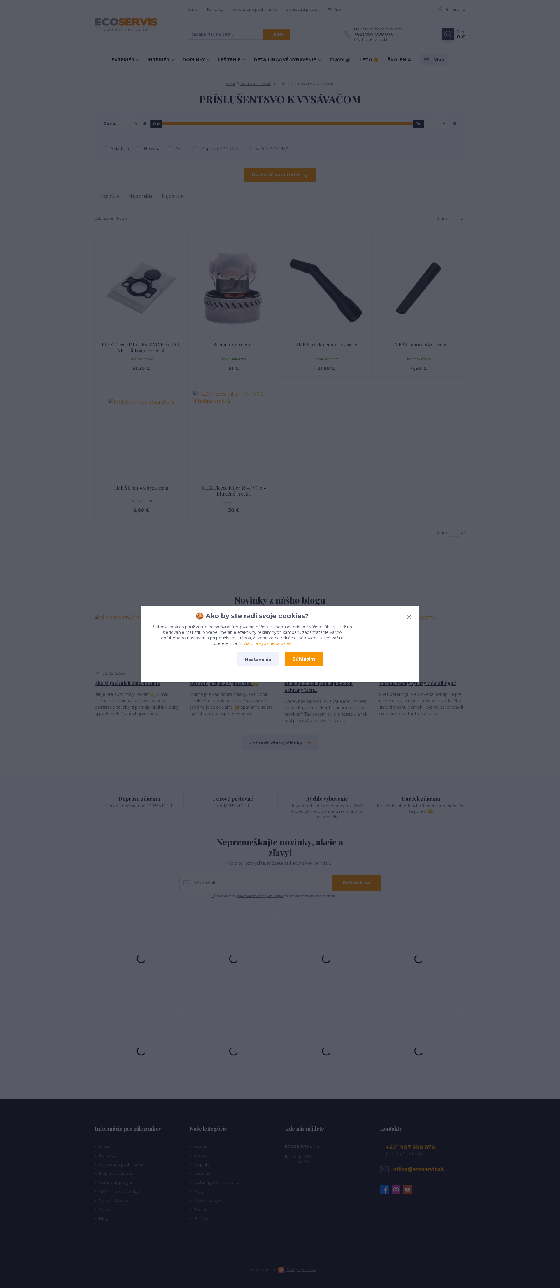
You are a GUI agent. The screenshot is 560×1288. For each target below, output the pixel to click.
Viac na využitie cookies (267, 643)
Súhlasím (303, 659)
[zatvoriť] (409, 616)
